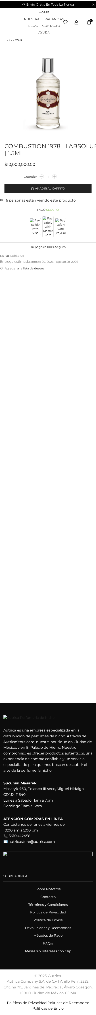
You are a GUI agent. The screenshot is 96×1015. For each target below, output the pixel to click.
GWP (18, 40)
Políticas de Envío (48, 1008)
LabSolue (17, 255)
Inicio (8, 40)
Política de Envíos (48, 920)
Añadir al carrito (50, 188)
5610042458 (19, 836)
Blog (33, 26)
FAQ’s (48, 943)
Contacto (51, 26)
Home (44, 12)
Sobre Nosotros (48, 889)
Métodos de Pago (48, 936)
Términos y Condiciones (48, 905)
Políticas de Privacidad (27, 1003)
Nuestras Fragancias (44, 19)
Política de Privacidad (48, 912)
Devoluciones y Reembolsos (48, 928)
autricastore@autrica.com (32, 842)
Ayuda (44, 32)
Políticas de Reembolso (68, 1003)
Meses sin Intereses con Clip (48, 951)
